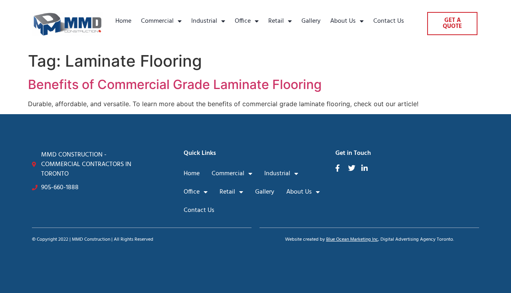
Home (123, 21)
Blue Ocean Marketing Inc (352, 240)
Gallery (311, 21)
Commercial (157, 21)
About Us (343, 21)
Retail (276, 21)
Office (243, 21)
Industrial (204, 21)
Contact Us (388, 21)
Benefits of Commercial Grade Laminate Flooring (175, 84)
